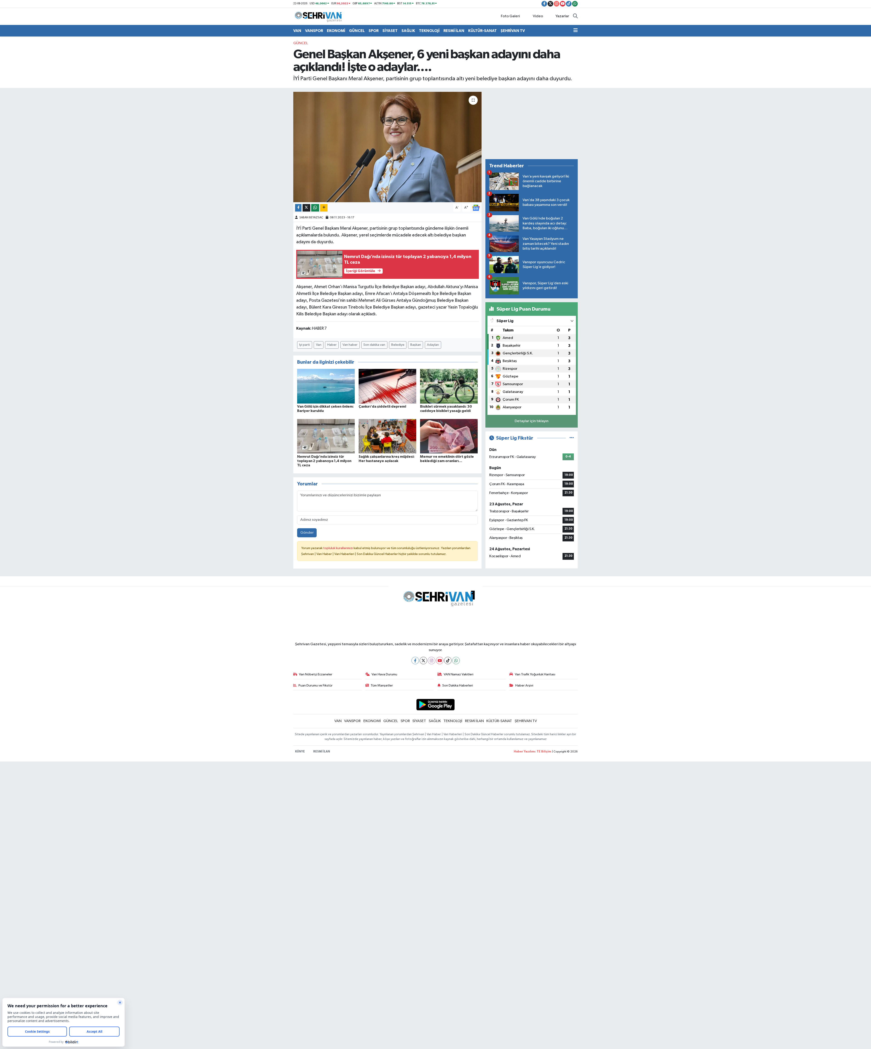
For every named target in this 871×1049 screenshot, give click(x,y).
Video (538, 16)
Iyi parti (304, 344)
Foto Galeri (510, 16)
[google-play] (436, 704)
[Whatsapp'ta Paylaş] (315, 208)
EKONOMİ (336, 31)
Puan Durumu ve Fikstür (315, 685)
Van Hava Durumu (384, 674)
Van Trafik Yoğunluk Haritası (535, 674)
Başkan (415, 344)
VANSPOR (314, 31)
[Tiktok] (448, 660)
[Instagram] (431, 660)
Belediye (397, 344)
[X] (423, 660)
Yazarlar (562, 16)
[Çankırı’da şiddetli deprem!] (387, 386)
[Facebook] (415, 660)
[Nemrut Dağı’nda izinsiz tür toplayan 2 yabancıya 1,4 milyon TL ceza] (326, 436)
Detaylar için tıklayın (531, 421)
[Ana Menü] (575, 31)
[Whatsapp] (456, 660)
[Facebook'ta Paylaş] (298, 208)
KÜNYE (300, 751)
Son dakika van (374, 344)
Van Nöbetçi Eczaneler (315, 674)
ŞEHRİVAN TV (513, 31)
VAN (297, 31)
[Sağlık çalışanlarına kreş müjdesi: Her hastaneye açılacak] (387, 436)
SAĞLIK (408, 31)
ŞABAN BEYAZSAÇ (311, 217)
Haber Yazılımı (524, 751)
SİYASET (390, 31)
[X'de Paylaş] (306, 208)
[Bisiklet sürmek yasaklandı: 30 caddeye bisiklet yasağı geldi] (449, 386)
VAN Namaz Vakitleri (458, 674)
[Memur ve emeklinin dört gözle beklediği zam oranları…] (449, 436)
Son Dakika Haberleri (457, 685)
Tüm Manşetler (382, 685)
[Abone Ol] (476, 208)
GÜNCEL (357, 31)
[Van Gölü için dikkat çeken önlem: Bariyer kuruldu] (326, 386)
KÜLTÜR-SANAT (482, 31)
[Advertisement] (531, 123)
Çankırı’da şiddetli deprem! (382, 406)
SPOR (374, 31)
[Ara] (575, 16)
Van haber (350, 344)
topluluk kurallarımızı (338, 548)
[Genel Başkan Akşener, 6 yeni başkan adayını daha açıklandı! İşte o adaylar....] (387, 147)
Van (318, 344)
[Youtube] (439, 660)
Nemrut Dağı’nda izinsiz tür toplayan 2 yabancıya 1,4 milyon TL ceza (324, 461)
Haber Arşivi (524, 685)
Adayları (433, 344)
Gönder (307, 533)
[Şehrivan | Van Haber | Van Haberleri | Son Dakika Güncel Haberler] (319, 16)
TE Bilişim (544, 751)
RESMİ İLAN (453, 31)
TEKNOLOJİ (429, 31)
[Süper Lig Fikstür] (572, 438)
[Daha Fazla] (324, 208)
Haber (332, 344)
